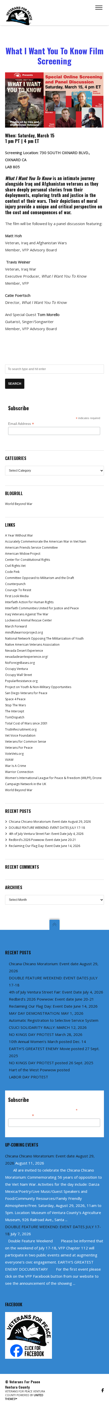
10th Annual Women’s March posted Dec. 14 (47, 1041)
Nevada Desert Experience (24, 650)
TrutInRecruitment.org (21, 729)
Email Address (21, 423)
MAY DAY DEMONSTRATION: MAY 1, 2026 (46, 1013)
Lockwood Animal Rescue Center (28, 620)
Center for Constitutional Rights (27, 559)
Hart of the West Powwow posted (39, 1069)
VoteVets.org (14, 754)
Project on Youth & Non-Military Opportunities (38, 687)
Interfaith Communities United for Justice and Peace (42, 608)
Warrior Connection (19, 772)
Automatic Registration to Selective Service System (53, 1020)
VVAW (9, 760)
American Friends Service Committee (31, 547)
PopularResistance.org (21, 681)
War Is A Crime (15, 766)
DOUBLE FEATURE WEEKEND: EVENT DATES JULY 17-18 (47, 828)
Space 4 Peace (15, 699)
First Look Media (17, 596)
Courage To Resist (18, 590)
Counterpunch (15, 584)
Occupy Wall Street (18, 675)
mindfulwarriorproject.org (24, 632)
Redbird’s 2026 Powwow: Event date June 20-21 (42, 840)
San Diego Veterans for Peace (26, 693)
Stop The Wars (15, 705)
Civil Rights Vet (15, 566)
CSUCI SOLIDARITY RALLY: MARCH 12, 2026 (48, 1027)
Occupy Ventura (16, 669)
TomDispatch (14, 717)
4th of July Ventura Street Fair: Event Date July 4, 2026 (46, 834)
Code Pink (12, 572)
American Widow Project (22, 553)
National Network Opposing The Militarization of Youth (44, 638)
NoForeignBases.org (20, 663)
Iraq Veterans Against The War (26, 614)
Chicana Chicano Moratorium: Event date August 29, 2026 (50, 821)
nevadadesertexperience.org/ (26, 656)
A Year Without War (19, 535)
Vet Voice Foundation (20, 735)
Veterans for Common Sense (25, 741)
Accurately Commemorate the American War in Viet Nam (45, 541)
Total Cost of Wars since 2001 (26, 723)
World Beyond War (18, 504)
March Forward (16, 626)
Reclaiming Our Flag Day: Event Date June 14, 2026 (44, 846)
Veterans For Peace (19, 747)
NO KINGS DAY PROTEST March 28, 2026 (45, 1034)
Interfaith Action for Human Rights (29, 602)
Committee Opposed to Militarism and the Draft (39, 578)
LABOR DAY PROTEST (28, 1076)
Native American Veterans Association (32, 644)
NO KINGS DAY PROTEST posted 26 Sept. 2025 (51, 1062)
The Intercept (14, 711)
